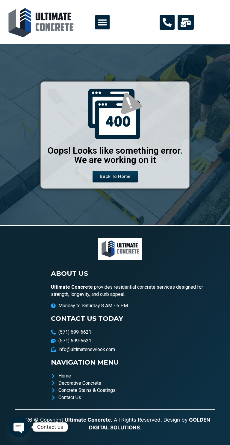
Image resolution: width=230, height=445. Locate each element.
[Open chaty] (19, 426)
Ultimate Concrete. (88, 420)
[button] (102, 22)
